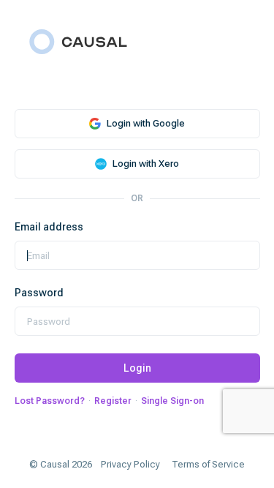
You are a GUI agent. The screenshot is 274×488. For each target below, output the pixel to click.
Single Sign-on (172, 401)
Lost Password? (50, 401)
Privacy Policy (130, 464)
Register (113, 401)
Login (137, 368)
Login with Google (146, 123)
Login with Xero (146, 163)
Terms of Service (208, 464)
